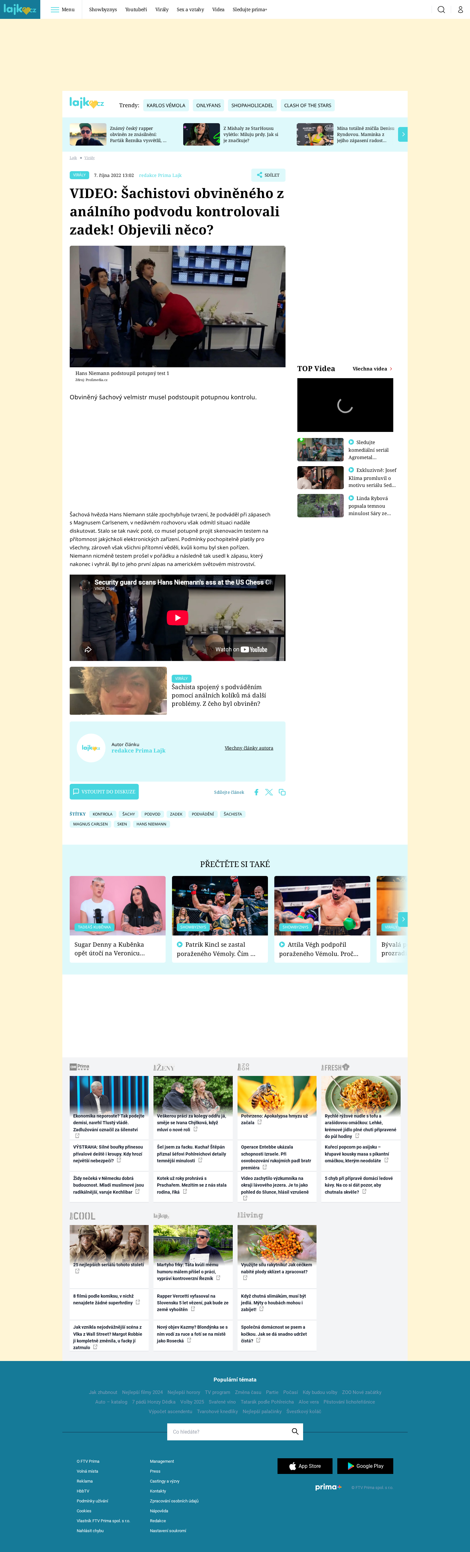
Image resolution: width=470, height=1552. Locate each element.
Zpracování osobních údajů (174, 1501)
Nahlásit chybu (90, 1530)
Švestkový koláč (303, 1411)
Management (162, 1461)
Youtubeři (136, 9)
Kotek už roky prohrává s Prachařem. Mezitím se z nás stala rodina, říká (192, 1185)
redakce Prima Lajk (160, 175)
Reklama (85, 1481)
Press (155, 1471)
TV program (217, 1392)
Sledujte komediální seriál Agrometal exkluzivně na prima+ (369, 457)
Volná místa (87, 1471)
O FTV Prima (88, 1461)
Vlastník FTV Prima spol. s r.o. (103, 1520)
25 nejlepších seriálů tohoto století (108, 1264)
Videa (218, 9)
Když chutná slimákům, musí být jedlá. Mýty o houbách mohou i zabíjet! (273, 1302)
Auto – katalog (111, 1402)
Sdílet (271, 177)
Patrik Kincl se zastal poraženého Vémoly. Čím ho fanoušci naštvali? (217, 949)
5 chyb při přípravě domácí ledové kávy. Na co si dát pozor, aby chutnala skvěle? (359, 1185)
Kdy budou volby (320, 1392)
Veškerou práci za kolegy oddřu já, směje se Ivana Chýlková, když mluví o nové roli (191, 1122)
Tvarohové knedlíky (217, 1411)
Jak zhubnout (103, 1392)
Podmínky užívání (92, 1501)
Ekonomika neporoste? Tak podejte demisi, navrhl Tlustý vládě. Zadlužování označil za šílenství (109, 1122)
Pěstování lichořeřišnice (349, 1402)
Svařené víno (222, 1402)
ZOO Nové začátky (361, 1392)
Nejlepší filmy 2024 (142, 1392)
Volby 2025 (192, 1402)
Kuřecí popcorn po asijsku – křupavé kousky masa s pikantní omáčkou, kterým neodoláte (357, 1153)
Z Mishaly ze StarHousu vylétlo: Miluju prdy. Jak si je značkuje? (250, 134)
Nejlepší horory (184, 1392)
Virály (161, 9)
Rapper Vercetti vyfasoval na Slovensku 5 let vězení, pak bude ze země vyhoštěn (193, 1302)
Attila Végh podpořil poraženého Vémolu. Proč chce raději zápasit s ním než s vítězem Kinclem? (316, 949)
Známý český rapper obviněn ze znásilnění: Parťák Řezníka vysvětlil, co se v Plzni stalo (139, 137)
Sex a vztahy (190, 9)
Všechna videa (370, 368)
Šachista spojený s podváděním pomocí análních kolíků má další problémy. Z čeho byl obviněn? (219, 695)
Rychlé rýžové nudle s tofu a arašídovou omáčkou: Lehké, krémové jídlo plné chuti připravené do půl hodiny (360, 1126)
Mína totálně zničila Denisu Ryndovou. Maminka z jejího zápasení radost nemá (366, 137)
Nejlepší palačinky (262, 1411)
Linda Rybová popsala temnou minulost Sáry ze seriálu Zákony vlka (371, 509)
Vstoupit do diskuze (108, 791)
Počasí (290, 1392)
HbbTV (83, 1491)
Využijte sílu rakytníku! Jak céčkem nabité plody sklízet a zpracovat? (276, 1268)
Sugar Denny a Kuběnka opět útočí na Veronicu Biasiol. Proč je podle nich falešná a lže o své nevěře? (112, 948)
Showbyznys (103, 9)
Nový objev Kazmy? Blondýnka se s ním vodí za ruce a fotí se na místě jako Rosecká (192, 1334)
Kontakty (158, 1491)
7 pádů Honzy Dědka (154, 1402)
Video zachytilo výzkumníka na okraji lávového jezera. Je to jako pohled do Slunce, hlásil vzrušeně (275, 1185)
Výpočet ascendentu (170, 1411)
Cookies (84, 1510)
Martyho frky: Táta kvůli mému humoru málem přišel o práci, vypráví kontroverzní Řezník (187, 1271)
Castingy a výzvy (164, 1481)
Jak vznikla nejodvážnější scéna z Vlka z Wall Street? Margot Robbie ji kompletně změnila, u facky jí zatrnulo (107, 1337)
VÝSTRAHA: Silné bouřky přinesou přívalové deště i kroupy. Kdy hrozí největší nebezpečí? (108, 1153)
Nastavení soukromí (168, 1530)
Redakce (158, 1520)
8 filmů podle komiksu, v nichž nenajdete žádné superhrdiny (103, 1299)
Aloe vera (309, 1402)
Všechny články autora (249, 748)
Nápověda (159, 1510)
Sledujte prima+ (250, 9)
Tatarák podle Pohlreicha (267, 1402)
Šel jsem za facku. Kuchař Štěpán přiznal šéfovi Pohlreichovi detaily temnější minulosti (191, 1153)
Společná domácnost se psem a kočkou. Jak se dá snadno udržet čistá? (274, 1334)
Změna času (248, 1392)
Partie (272, 1392)
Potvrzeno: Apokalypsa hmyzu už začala (274, 1119)
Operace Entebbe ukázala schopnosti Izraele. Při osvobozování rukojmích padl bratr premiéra (276, 1157)
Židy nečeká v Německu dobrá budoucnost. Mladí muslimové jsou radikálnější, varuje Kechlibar (108, 1185)
